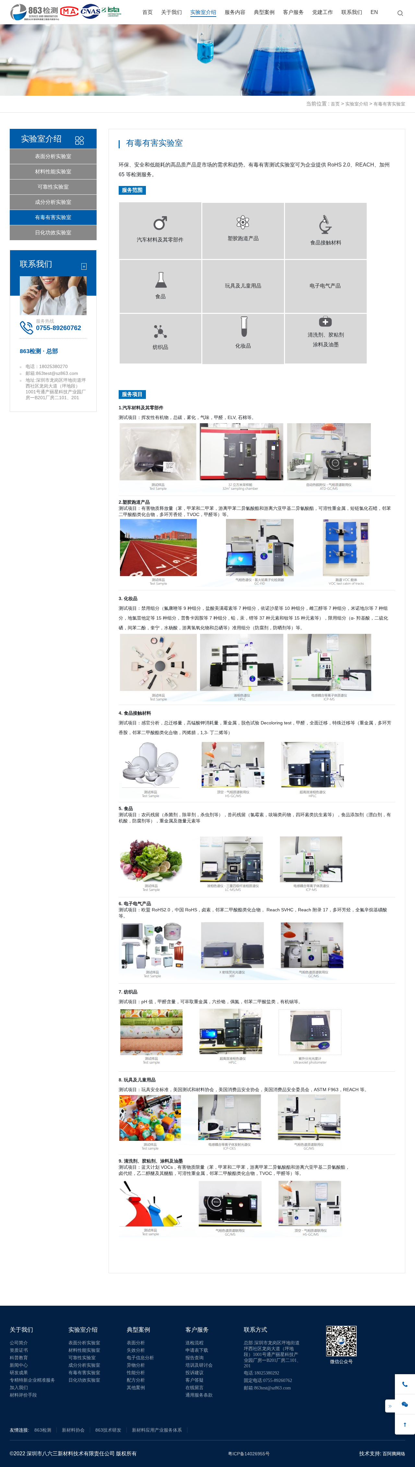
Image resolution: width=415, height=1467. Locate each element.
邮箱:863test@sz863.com (267, 1388)
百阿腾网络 (394, 1453)
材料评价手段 (23, 1395)
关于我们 (171, 12)
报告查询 (194, 1357)
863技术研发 (108, 1430)
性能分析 (136, 1372)
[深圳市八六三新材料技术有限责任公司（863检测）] (35, 9)
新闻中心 (19, 1365)
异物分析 (136, 1365)
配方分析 (136, 1380)
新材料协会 (73, 1430)
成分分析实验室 (53, 202)
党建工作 (322, 12)
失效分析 (136, 1350)
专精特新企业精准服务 (32, 1380)
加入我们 (19, 1387)
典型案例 (264, 12)
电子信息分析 (140, 1357)
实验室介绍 (203, 12)
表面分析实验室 (53, 156)
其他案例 (136, 1387)
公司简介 (19, 1342)
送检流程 (194, 1342)
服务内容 (235, 12)
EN (374, 12)
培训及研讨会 (199, 1365)
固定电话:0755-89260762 (268, 1380)
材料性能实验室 (53, 171)
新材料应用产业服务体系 (157, 1430)
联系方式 (255, 1329)
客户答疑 (194, 1380)
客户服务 (293, 12)
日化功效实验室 (53, 232)
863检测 (42, 1430)
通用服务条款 (199, 1395)
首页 (147, 12)
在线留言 (194, 1387)
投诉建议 (194, 1372)
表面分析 (136, 1342)
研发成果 (19, 1372)
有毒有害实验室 (53, 217)
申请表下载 (196, 1350)
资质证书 (19, 1350)
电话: (261, 1373)
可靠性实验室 (53, 187)
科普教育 (19, 1357)
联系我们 (351, 12)
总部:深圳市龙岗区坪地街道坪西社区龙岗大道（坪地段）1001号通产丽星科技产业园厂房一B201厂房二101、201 (272, 1354)
